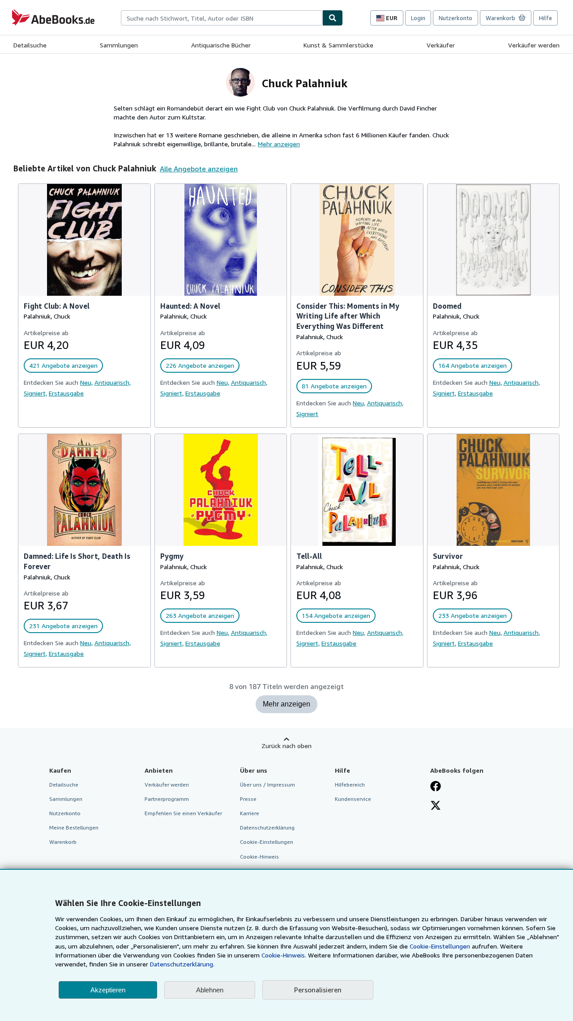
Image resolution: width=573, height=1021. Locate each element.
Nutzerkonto (455, 17)
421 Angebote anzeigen (63, 365)
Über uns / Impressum (267, 784)
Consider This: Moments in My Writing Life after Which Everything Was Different (347, 316)
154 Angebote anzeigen (336, 615)
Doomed (447, 306)
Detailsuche (30, 45)
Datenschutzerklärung (267, 827)
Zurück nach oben (286, 745)
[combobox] (221, 18)
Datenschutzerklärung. (182, 964)
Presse (248, 799)
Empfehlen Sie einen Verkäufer (183, 813)
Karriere (249, 813)
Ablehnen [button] (209, 990)
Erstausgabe (66, 393)
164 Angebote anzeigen (472, 365)
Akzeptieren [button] (107, 990)
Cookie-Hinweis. (283, 955)
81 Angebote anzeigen (334, 386)
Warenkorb (63, 841)
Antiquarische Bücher (221, 45)
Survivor (448, 556)
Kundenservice (353, 799)
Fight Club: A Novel (57, 306)
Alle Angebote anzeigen (199, 168)
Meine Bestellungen (73, 827)
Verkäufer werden (534, 45)
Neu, (86, 382)
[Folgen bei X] (435, 806)
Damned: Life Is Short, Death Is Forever (77, 561)
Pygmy (172, 556)
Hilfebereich (350, 784)
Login (418, 17)
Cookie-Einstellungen (440, 946)
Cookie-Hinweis (259, 856)
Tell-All (309, 556)
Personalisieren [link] (318, 990)
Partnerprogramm (167, 799)
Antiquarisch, (112, 382)
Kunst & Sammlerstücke (338, 45)
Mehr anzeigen (286, 704)
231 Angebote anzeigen (63, 626)
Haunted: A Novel (190, 306)
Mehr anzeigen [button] (279, 144)
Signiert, (35, 393)
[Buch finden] (332, 18)
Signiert (307, 413)
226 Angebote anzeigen (200, 365)
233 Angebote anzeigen (472, 615)
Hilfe (545, 17)
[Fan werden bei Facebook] (435, 787)
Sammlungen (119, 45)
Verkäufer (441, 45)
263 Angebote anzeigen (200, 615)
